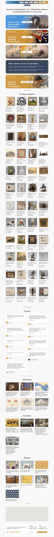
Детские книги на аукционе (26, 484)
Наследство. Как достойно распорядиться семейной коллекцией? (11, 486)
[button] (42, 532)
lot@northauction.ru (33, 528)
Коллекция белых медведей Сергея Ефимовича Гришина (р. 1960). (41, 409)
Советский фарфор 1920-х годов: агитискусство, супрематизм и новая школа (41, 486)
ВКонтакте (35, 360)
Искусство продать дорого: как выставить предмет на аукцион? (41, 471)
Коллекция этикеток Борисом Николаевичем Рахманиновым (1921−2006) (26, 409)
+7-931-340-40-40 (33, 527)
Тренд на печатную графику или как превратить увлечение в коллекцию (12, 471)
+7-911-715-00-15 (42, 527)
